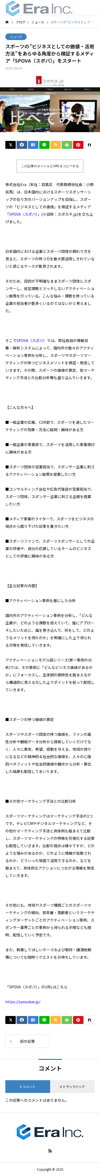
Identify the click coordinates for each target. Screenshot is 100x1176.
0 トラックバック (72, 1086)
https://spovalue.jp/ (22, 1001)
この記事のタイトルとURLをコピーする (50, 166)
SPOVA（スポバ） (32, 340)
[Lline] (44, 145)
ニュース (16, 36)
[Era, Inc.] (39, 8)
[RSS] (50, 1150)
